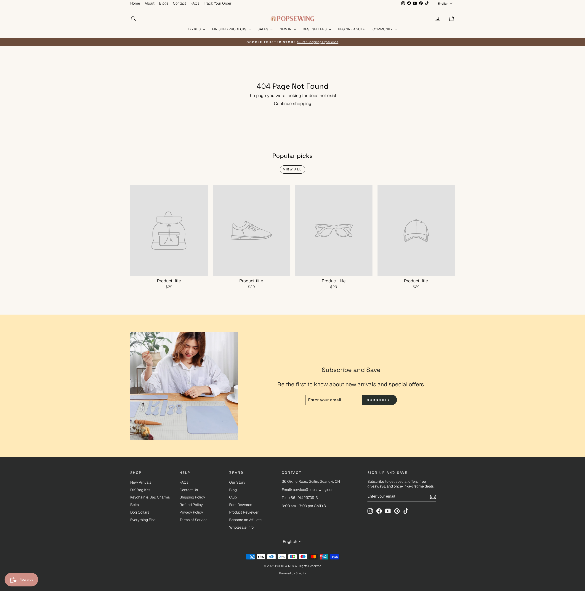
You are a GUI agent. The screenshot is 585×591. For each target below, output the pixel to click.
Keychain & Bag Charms (150, 497)
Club (233, 497)
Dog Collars (139, 512)
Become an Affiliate (245, 519)
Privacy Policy (191, 512)
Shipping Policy (192, 497)
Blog (233, 490)
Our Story (237, 482)
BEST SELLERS (315, 29)
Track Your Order (217, 3)
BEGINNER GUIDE (352, 29)
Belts (134, 504)
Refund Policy (191, 504)
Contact (179, 3)
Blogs (163, 3)
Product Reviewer (244, 512)
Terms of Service (193, 519)
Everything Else (143, 519)
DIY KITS (195, 29)
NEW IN (285, 29)
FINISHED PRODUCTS (229, 29)
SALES (263, 29)
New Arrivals (140, 482)
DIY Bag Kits (140, 490)
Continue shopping (292, 103)
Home (135, 3)
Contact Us (189, 490)
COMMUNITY (382, 29)
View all (292, 169)
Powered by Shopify (292, 573)
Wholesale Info (241, 527)
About (149, 3)
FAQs (195, 3)
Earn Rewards (240, 504)
